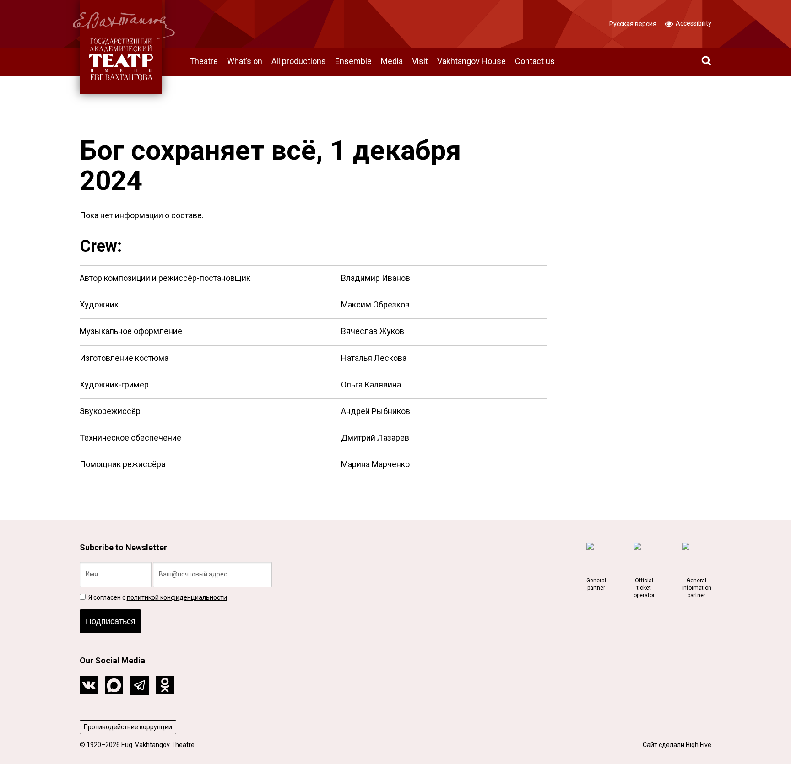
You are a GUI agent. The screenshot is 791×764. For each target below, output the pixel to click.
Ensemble (353, 61)
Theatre (204, 61)
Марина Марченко (375, 464)
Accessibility (692, 23)
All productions (298, 61)
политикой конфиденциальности (177, 597)
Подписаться (110, 621)
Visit (420, 61)
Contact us (535, 61)
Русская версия (632, 23)
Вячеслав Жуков (372, 331)
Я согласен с (157, 597)
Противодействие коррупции (128, 727)
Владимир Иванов (375, 278)
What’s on (244, 61)
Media (392, 61)
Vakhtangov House (471, 61)
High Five (698, 744)
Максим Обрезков (375, 304)
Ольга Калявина (371, 384)
